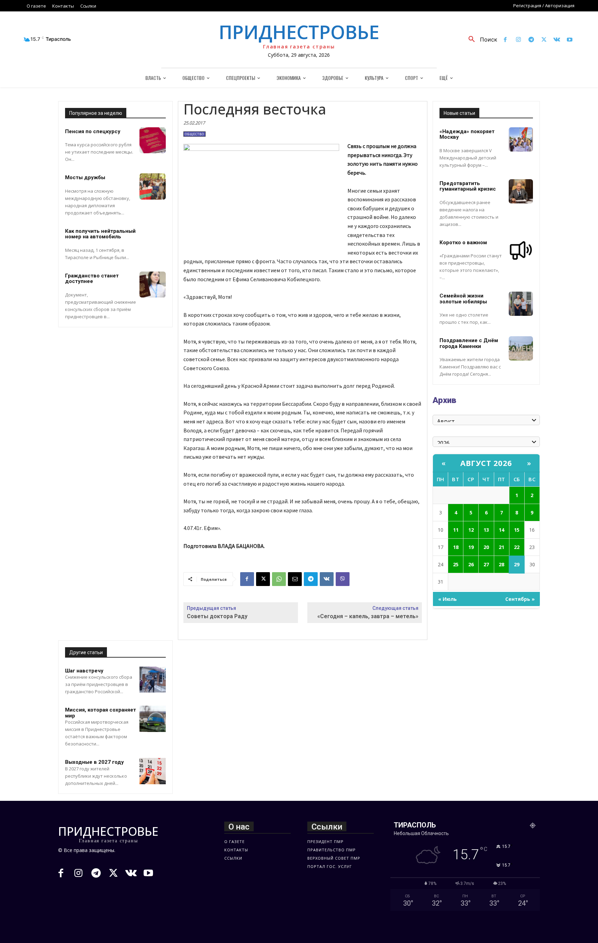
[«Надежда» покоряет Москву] (521, 139)
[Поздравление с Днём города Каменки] (521, 348)
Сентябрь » (520, 599)
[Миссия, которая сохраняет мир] (152, 719)
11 (456, 530)
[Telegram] (531, 40)
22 (516, 547)
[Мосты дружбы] (152, 186)
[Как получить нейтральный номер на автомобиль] (152, 240)
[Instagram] (518, 40)
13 (486, 530)
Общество (194, 134)
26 (471, 564)
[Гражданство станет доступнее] (152, 285)
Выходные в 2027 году (94, 762)
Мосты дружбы (85, 177)
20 (486, 547)
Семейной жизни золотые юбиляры (463, 299)
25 (456, 564)
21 (501, 547)
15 (516, 530)
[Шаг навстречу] (152, 680)
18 (456, 547)
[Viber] (343, 579)
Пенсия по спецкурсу (92, 131)
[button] (480, 39)
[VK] (327, 579)
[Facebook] (505, 40)
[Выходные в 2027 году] (152, 771)
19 (471, 547)
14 (501, 530)
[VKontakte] (557, 40)
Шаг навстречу (84, 671)
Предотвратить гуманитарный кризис (468, 186)
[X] (544, 40)
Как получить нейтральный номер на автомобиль (100, 234)
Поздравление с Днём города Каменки (469, 343)
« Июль (447, 599)
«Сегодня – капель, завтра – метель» (367, 616)
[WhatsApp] (279, 579)
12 (471, 530)
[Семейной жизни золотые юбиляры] (521, 304)
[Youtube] (569, 40)
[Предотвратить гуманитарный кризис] (521, 191)
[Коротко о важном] (521, 250)
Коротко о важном (463, 242)
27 (486, 564)
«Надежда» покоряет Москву (467, 134)
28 (501, 564)
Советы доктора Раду (217, 616)
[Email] (295, 579)
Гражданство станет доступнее (92, 279)
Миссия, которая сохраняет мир (100, 713)
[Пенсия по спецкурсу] (152, 140)
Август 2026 (486, 463)
